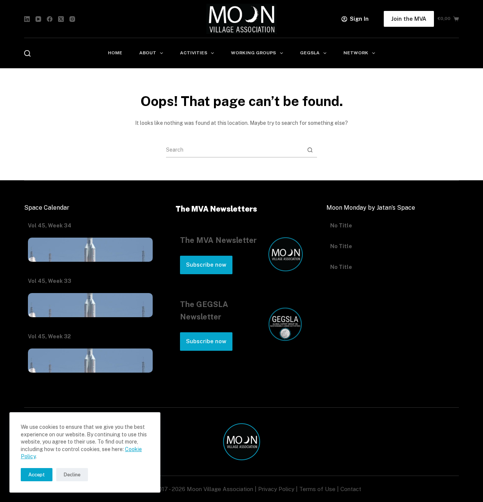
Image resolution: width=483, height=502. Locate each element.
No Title (341, 236)
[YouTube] (38, 19)
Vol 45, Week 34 (49, 226)
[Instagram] (72, 19)
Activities (193, 52)
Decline (72, 474)
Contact (350, 489)
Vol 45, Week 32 (49, 336)
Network (355, 52)
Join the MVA (408, 18)
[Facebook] (49, 19)
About (147, 52)
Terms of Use (317, 489)
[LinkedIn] (27, 19)
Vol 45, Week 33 (49, 281)
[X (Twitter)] (61, 19)
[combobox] (234, 149)
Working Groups (253, 52)
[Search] (27, 53)
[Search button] (310, 150)
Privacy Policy (276, 489)
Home (115, 52)
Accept (36, 474)
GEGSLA (310, 52)
